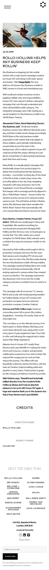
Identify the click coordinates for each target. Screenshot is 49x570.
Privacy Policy (24, 539)
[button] (7, 7)
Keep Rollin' (25, 82)
